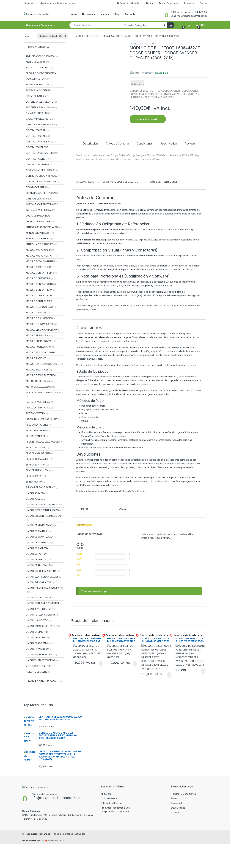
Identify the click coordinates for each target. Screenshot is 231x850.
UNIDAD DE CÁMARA (38, 531)
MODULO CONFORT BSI (41, 278)
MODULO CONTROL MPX (40, 301)
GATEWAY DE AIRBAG (39, 198)
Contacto (130, 14)
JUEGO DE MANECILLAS (40, 215)
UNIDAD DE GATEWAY (39, 548)
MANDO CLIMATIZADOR (40, 232)
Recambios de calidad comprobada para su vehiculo (50, 3)
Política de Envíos (134, 447)
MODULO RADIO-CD (38, 358)
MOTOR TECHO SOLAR (40, 381)
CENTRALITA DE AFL (38, 130)
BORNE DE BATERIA (38, 96)
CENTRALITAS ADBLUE (39, 164)
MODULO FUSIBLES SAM (40, 346)
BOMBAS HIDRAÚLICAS (39, 84)
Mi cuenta (189, 3)
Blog (116, 14)
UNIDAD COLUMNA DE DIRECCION (43, 518)
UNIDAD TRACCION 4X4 (39, 643)
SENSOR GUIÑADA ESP (39, 459)
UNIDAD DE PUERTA (38, 559)
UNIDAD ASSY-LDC (37, 498)
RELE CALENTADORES (39, 424)
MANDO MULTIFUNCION (40, 238)
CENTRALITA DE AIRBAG (40, 141)
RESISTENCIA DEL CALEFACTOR (44, 441)
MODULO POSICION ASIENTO (43, 352)
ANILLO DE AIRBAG (38, 62)
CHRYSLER (163, 181)
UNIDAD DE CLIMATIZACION (42, 536)
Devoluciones (178, 807)
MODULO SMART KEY (39, 369)
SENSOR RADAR (36, 476)
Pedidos (203, 3)
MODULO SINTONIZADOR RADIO (44, 364)
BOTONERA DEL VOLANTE (41, 101)
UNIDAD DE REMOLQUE (40, 565)
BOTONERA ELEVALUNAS (41, 107)
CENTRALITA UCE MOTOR (42, 153)
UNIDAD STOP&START (39, 631)
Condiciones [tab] (145, 143)
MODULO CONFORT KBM (40, 290)
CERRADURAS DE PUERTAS (42, 170)
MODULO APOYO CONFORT (42, 255)
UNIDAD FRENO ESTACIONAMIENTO (44, 590)
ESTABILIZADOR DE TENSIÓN (42, 193)
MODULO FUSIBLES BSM (41, 341)
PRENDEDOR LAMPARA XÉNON (43, 419)
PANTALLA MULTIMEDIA (40, 402)
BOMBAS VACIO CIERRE (40, 90)
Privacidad (176, 803)
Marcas (104, 14)
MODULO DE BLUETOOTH (52, 36)
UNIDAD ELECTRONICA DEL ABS (44, 576)
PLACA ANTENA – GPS (39, 407)
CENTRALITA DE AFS (38, 136)
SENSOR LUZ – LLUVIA (39, 470)
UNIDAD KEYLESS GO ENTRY (42, 614)
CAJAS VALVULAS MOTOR (41, 118)
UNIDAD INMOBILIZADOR (40, 597)
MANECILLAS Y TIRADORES (41, 244)
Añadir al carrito (149, 119)
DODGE (174, 181)
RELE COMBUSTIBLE (38, 430)
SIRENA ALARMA (36, 481)
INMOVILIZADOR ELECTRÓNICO (43, 204)
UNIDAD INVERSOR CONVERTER (44, 603)
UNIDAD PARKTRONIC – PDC (43, 626)
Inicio (74, 14)
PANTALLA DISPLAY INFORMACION (43, 394)
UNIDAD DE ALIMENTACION (42, 525)
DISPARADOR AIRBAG (38, 187)
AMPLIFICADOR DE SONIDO (42, 56)
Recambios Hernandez (37, 834)
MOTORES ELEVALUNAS (40, 386)
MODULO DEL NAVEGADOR (42, 324)
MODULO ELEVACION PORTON (43, 329)
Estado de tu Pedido (129, 3)
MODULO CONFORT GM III (41, 284)
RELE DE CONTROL (37, 436)
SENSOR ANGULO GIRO (40, 453)
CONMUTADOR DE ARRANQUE (43, 175)
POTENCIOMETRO (37, 413)
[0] (181, 25)
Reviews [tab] (190, 143)
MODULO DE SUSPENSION (41, 318)
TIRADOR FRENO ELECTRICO (42, 487)
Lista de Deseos (109, 798)
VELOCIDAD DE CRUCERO (40, 666)
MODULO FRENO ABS (39, 335)
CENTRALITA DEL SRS (38, 147)
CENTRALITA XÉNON (38, 158)
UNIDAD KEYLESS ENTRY (40, 609)
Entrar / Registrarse (168, 3)
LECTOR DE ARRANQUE (40, 221)
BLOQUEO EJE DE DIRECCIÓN (43, 73)
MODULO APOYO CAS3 (40, 250)
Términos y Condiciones (134, 365)
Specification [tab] (168, 143)
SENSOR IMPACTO (37, 464)
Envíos (174, 798)
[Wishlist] (189, 25)
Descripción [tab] (90, 143)
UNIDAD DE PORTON (38, 553)
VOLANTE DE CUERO (38, 671)
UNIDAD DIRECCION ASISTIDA (43, 571)
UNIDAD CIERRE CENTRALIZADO (44, 510)
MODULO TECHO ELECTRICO (43, 375)
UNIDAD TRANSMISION (39, 649)
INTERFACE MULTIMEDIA (40, 210)
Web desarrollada (31, 840)
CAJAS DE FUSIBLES (38, 113)
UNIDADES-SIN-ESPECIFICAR (42, 660)
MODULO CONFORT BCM (42, 272)
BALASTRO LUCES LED (39, 67)
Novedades (88, 14)
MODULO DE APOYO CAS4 (41, 307)
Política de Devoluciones (133, 491)
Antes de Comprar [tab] (117, 143)
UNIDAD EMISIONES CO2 (40, 582)
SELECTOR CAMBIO (37, 447)
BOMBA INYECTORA (37, 79)
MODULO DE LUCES (38, 312)
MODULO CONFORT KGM (40, 295)
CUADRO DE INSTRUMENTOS (42, 181)
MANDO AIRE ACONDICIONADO (44, 227)
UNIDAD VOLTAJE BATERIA (41, 654)
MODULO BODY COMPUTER (42, 261)
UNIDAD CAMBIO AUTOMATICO (44, 504)
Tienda (149, 3)
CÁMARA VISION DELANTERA (42, 124)
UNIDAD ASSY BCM (37, 493)
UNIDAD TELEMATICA (38, 637)
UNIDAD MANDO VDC (38, 620)
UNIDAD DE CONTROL (39, 542)
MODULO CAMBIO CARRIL (40, 267)
